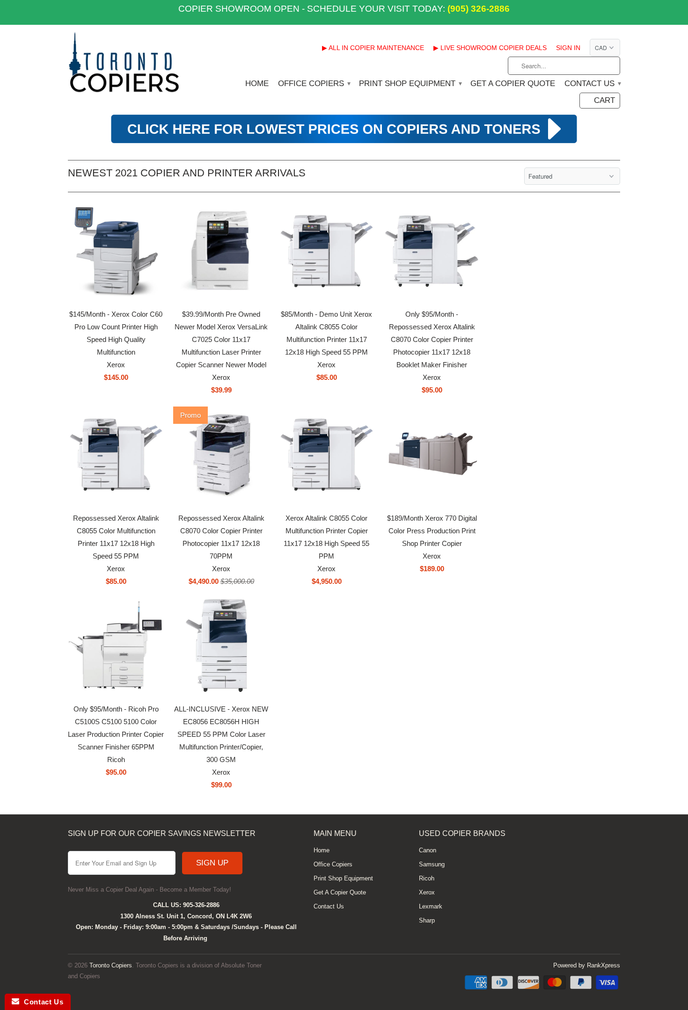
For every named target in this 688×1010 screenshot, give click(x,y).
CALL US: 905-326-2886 (186, 904)
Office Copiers (314, 84)
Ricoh (426, 878)
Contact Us (592, 84)
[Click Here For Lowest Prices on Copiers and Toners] (344, 142)
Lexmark (430, 906)
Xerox (427, 892)
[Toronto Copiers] (124, 65)
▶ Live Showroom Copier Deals (490, 47)
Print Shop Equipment (410, 84)
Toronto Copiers (110, 965)
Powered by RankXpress (586, 965)
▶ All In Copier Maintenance (373, 47)
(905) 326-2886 (477, 9)
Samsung (432, 864)
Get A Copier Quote (512, 84)
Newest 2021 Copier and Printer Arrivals (187, 173)
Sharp (427, 920)
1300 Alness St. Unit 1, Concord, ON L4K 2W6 (186, 916)
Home (257, 84)
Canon (427, 850)
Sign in (568, 47)
